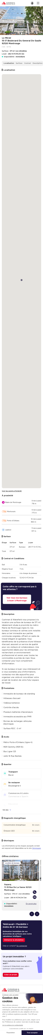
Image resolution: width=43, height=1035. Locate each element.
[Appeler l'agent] (34, 892)
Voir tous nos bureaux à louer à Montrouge (17, 599)
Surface (19, 63)
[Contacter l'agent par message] (34, 897)
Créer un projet (10, 975)
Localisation (9, 63)
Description (37, 63)
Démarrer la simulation (14, 940)
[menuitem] (33, 3)
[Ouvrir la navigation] (38, 3)
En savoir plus (31, 904)
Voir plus (6, 810)
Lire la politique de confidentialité (12, 1025)
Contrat (27, 63)
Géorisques (36, 848)
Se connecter (22, 946)
